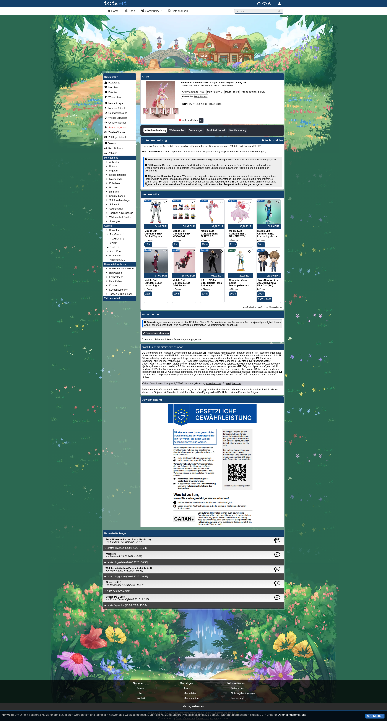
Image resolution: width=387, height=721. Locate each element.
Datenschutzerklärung (292, 714)
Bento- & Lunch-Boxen (121, 268)
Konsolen (114, 230)
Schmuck (114, 204)
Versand (112, 143)
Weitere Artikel (177, 130)
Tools (187, 688)
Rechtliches (115, 148)
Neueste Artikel (116, 108)
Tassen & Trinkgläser (120, 294)
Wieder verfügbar (117, 118)
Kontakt (141, 698)
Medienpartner (191, 698)
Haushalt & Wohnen (115, 264)
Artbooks (114, 162)
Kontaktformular (185, 392)
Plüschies (114, 183)
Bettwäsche (115, 273)
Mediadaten (190, 693)
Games (108, 226)
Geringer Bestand (117, 113)
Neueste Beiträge (115, 533)
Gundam (201, 85)
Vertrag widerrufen (193, 706)
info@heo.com (233, 383)
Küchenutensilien (118, 289)
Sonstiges (114, 221)
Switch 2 (114, 247)
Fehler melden (273, 140)
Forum (140, 688)
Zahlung (112, 153)
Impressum (237, 698)
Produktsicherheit (216, 130)
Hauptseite (114, 82)
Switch (113, 243)
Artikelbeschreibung (155, 130)
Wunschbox (114, 97)
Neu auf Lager (116, 103)
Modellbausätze (117, 175)
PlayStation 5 (117, 238)
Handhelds (115, 255)
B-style (261, 91)
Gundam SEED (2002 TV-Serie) (222, 85)
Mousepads (115, 179)
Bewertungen (196, 130)
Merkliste (113, 87)
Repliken (114, 191)
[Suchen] (278, 11)
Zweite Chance (116, 132)
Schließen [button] (376, 716)
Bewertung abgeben (157, 333)
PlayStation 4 (117, 234)
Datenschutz (237, 688)
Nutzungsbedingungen (243, 693)
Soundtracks (116, 208)
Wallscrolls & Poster (120, 217)
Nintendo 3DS (117, 260)
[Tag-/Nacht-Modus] (264, 3)
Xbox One (115, 251)
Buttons (113, 166)
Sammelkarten (117, 196)
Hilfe (139, 693)
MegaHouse (200, 96)
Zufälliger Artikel (117, 137)
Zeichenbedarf (112, 298)
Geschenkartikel (117, 122)
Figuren (113, 170)
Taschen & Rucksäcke (121, 213)
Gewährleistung (237, 130)
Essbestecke (116, 277)
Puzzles (113, 187)
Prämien (112, 92)
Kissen (113, 285)
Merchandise (111, 157)
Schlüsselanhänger (119, 200)
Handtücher (115, 281)
